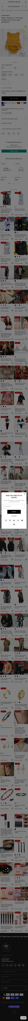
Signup (14, 512)
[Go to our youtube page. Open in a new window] (22, 520)
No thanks (14, 516)
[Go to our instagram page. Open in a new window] (10, 520)
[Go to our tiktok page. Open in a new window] (18, 520)
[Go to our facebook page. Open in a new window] (6, 520)
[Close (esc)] (25, 494)
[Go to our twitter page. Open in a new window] (14, 520)
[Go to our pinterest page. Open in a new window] (14, 524)
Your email (8, 506)
